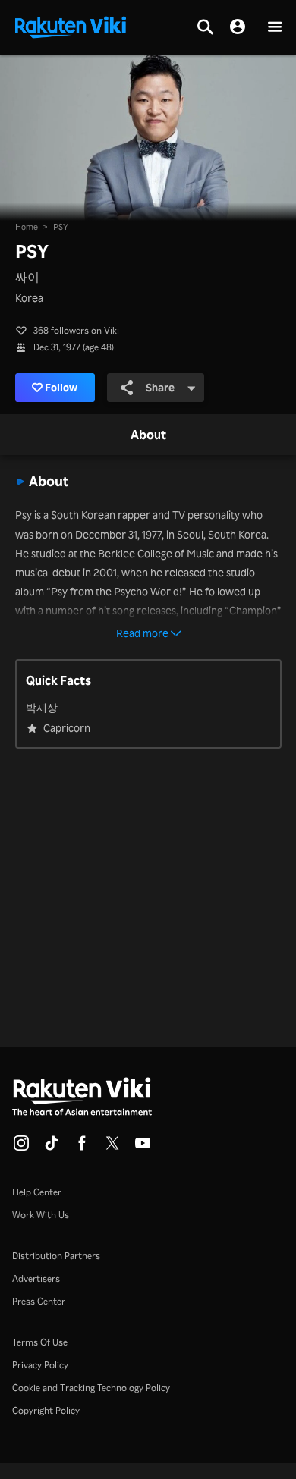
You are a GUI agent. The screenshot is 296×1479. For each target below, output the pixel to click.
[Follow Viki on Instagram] (21, 1147)
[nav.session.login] (237, 27)
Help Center (36, 1192)
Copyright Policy (46, 1410)
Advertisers (36, 1278)
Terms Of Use (40, 1342)
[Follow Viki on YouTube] (143, 1147)
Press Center (38, 1301)
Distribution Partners (56, 1255)
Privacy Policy (40, 1365)
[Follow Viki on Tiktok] (52, 1147)
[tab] (148, 435)
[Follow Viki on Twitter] (112, 1147)
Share (160, 387)
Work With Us (40, 1214)
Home (26, 226)
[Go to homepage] (70, 25)
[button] (275, 27)
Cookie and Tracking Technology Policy (91, 1387)
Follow (61, 387)
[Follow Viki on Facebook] (82, 1147)
